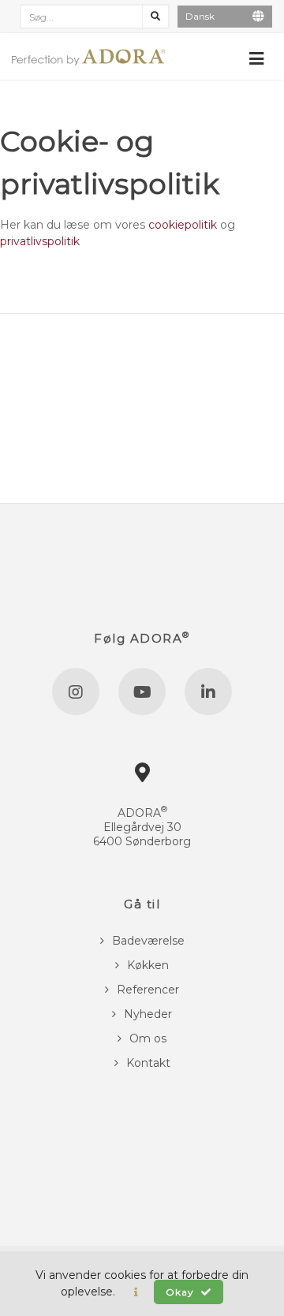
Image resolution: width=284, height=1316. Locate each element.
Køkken (148, 965)
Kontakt (148, 1063)
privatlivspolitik (40, 241)
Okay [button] (181, 1292)
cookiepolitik (182, 225)
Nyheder (148, 1014)
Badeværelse (148, 941)
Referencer (148, 989)
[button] (136, 1292)
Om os (147, 1038)
